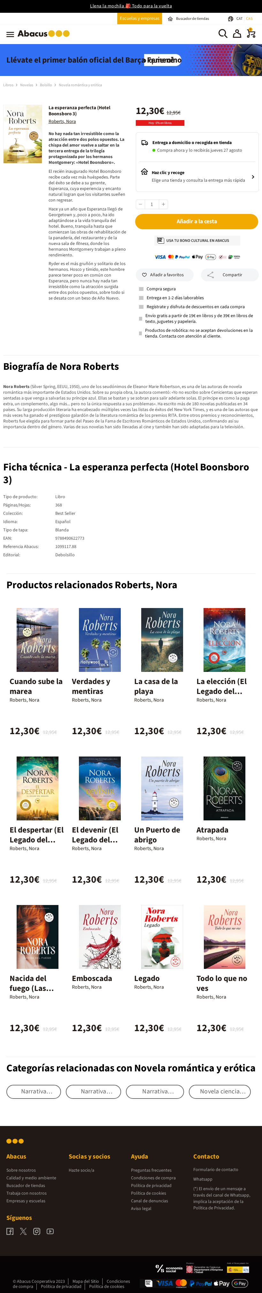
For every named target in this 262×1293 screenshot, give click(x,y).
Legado (147, 978)
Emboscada (92, 978)
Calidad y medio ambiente (31, 1178)
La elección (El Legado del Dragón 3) (221, 691)
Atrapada (212, 830)
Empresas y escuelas (25, 1201)
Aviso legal (141, 1209)
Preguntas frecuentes (151, 1170)
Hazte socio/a (81, 1170)
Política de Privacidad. (214, 1208)
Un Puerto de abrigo (157, 835)
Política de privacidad (151, 1186)
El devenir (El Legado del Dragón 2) (95, 840)
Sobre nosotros (21, 1170)
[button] (237, 34)
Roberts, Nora (62, 121)
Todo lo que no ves (221, 983)
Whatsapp (202, 1179)
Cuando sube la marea (36, 686)
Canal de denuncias (149, 1201)
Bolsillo (46, 85)
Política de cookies (148, 1193)
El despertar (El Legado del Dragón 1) (37, 840)
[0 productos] (251, 36)
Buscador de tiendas (25, 1186)
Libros (8, 85)
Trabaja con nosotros (26, 1193)
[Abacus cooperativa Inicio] (45, 38)
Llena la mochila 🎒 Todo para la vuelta (131, 6)
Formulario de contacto (215, 1170)
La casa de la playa (156, 686)
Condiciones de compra (153, 1178)
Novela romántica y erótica (80, 85)
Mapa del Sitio (86, 1281)
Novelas (27, 85)
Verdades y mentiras (91, 686)
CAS (249, 18)
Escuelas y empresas (139, 18)
